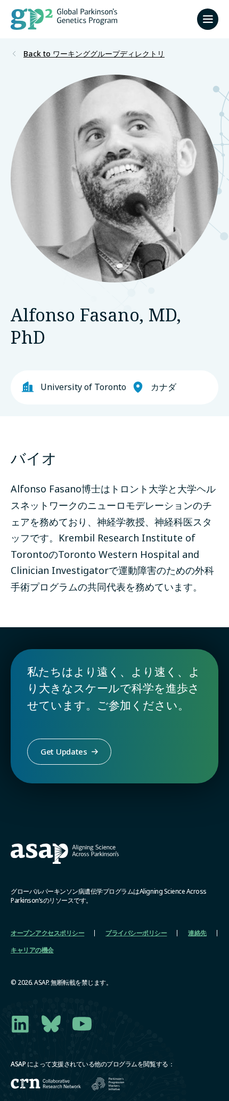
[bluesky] (51, 1023)
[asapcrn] (46, 1084)
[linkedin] (20, 1023)
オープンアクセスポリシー (47, 932)
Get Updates (63, 751)
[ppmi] (108, 1084)
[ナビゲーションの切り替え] (207, 19)
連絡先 (197, 932)
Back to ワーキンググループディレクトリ (94, 54)
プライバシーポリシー (136, 932)
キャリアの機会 (32, 949)
